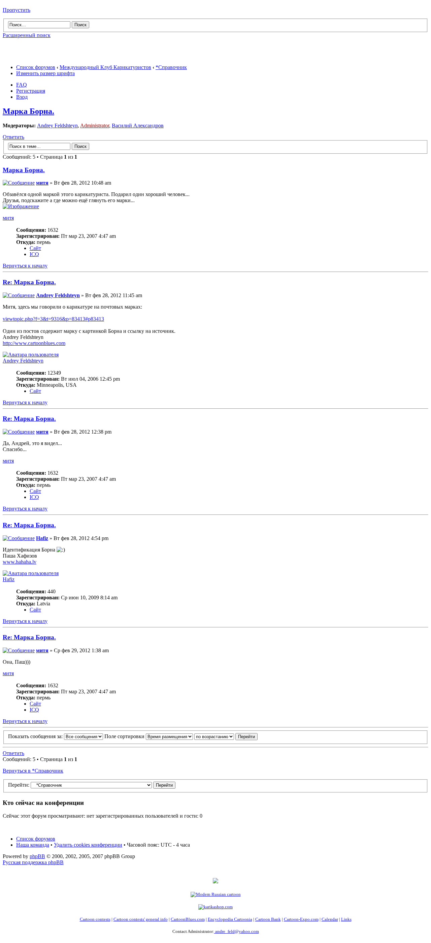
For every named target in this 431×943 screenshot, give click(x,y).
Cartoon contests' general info (140, 919)
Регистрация (30, 91)
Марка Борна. (28, 111)
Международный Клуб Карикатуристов (105, 67)
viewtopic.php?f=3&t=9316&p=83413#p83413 (53, 319)
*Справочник (171, 67)
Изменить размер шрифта (45, 73)
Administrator (94, 125)
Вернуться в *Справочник (33, 771)
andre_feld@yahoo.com (236, 931)
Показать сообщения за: (36, 736)
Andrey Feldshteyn (57, 125)
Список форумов (35, 67)
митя (42, 183)
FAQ (21, 85)
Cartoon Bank (268, 919)
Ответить (13, 137)
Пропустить (16, 10)
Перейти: (18, 785)
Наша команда (32, 845)
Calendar (330, 919)
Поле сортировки (125, 736)
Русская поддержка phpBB (33, 862)
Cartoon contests (95, 919)
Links (346, 919)
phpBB (37, 856)
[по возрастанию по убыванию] (226, 736)
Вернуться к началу (25, 266)
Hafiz (42, 538)
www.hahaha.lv (19, 562)
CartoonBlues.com (188, 919)
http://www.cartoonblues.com (34, 343)
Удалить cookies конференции (88, 845)
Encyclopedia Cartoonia (230, 919)
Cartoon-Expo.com (301, 919)
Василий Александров (138, 125)
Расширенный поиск (27, 35)
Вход (22, 97)
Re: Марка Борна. (29, 282)
